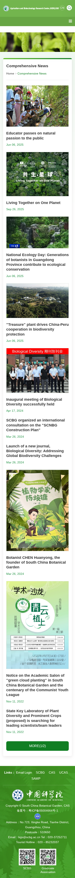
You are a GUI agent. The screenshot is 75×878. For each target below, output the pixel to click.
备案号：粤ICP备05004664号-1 (37, 810)
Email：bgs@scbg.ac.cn (24, 837)
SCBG (40, 772)
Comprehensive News (32, 73)
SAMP (35, 778)
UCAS (63, 772)
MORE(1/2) (37, 746)
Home (10, 73)
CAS (52, 772)
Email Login (24, 772)
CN (62, 7)
